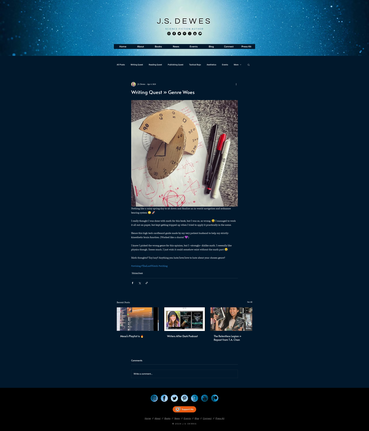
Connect (207, 418)
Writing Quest (137, 64)
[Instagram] (169, 33)
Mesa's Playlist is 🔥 (132, 336)
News (177, 418)
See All (249, 302)
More (236, 64)
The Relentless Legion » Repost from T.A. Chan (227, 337)
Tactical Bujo (195, 64)
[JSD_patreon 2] (200, 33)
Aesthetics (211, 64)
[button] (248, 64)
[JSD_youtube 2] (195, 33)
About (158, 418)
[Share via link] (146, 283)
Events (225, 64)
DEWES (193, 21)
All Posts (121, 64)
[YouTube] (204, 398)
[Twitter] (179, 33)
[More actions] (236, 84)
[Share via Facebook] (132, 283)
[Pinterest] (184, 33)
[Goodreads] (189, 33)
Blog (197, 418)
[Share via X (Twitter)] (139, 283)
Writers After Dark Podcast (182, 336)
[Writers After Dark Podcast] (185, 319)
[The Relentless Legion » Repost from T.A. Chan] (231, 319)
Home (148, 418)
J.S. (166, 21)
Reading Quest (155, 64)
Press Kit (219, 418)
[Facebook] (174, 33)
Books (167, 418)
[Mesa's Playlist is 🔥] (138, 319)
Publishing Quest (175, 64)
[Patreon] (214, 398)
